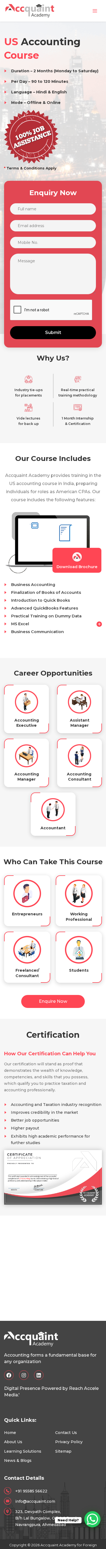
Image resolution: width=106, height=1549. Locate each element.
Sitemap (63, 1451)
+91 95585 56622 (31, 1491)
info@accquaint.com (35, 1501)
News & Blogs (18, 1460)
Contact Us (66, 1432)
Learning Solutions (22, 1451)
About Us (13, 1441)
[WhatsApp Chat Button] (92, 1519)
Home (10, 1432)
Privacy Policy (69, 1441)
